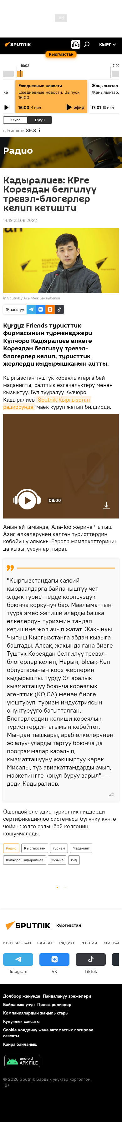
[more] (111, 794)
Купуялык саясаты (21, 1021)
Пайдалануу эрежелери (67, 996)
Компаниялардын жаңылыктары (36, 1013)
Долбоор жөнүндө (21, 996)
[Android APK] (22, 1062)
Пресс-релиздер (54, 1004)
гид (74, 860)
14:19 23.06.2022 (20, 220)
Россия (88, 942)
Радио (11, 848)
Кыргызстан (34, 848)
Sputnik (13, 298)
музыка (57, 860)
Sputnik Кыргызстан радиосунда (47, 403)
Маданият (81, 848)
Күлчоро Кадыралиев (24, 860)
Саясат (45, 942)
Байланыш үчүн (19, 1004)
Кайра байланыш (20, 1044)
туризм (59, 848)
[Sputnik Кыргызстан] (18, 47)
